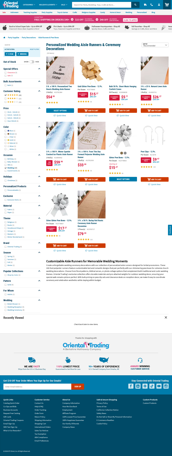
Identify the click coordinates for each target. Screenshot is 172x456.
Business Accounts (10, 410)
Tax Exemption (40, 434)
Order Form (39, 413)
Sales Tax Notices (41, 430)
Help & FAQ (39, 406)
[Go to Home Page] (4, 37)
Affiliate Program (69, 413)
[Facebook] (130, 386)
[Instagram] (166, 386)
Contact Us (39, 403)
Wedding (23, 54)
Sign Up (77, 386)
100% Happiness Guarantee (73, 420)
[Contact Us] (152, 4)
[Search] (135, 5)
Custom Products (149, 403)
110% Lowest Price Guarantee (73, 417)
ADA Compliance (41, 437)
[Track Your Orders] (145, 4)
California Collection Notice (107, 410)
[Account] (159, 4)
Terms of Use (101, 406)
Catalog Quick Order (11, 403)
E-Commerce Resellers (105, 420)
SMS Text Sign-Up (10, 427)
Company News (68, 427)
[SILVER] (125, 153)
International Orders (42, 427)
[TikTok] (151, 386)
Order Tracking (40, 410)
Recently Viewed (13, 317)
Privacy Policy (102, 403)
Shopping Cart (40, 423)
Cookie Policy (102, 423)
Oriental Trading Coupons (13, 420)
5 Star (10, 54)
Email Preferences (42, 441)
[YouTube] (159, 386)
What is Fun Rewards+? (12, 430)
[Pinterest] (145, 386)
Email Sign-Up (9, 423)
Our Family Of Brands (70, 423)
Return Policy (40, 417)
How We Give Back (69, 406)
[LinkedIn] (138, 386)
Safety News (101, 413)
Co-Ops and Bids (9, 406)
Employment (67, 410)
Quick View (61, 115)
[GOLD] (121, 153)
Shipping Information (43, 420)
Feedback (170, 230)
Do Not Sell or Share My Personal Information (114, 417)
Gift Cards (7, 417)
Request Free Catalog (11, 413)
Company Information (71, 403)
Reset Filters (34, 49)
